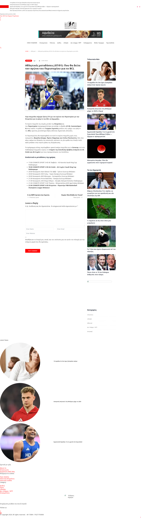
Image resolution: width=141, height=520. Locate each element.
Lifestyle (66, 43)
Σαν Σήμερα (8, 16)
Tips (1, 16)
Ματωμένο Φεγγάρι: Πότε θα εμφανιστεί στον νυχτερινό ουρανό (25, 8)
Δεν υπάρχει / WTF (92, 327)
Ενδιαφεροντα (88, 43)
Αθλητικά (28, 60)
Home (26, 51)
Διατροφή (89, 331)
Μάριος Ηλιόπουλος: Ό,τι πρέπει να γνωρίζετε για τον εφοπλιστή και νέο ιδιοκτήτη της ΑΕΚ (100, 193)
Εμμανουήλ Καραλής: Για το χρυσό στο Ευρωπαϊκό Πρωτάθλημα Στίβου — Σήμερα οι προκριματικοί (34, 6)
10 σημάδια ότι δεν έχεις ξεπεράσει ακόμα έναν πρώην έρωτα (25, 2)
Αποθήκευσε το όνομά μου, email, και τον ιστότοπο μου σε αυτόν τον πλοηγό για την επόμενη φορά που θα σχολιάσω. (55, 241)
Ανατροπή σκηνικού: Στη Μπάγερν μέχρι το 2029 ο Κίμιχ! (24, 4)
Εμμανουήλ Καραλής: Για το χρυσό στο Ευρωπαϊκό (68, 442)
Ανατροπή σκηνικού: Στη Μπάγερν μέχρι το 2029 (67, 401)
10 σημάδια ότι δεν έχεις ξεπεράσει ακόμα (65, 361)
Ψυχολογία (15, 16)
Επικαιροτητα (43, 43)
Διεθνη (59, 43)
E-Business (90, 315)
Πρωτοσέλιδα (110, 43)
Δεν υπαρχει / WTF (76, 43)
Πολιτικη (52, 43)
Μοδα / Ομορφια (99, 43)
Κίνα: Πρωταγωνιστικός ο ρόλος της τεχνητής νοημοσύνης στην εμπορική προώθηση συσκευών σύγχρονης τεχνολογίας (39, 10)
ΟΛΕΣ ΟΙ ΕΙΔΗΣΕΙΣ (32, 43)
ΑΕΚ (4, 16)
